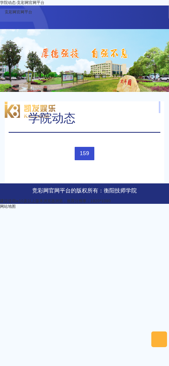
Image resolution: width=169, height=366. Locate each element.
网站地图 (8, 206)
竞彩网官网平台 (18, 12)
